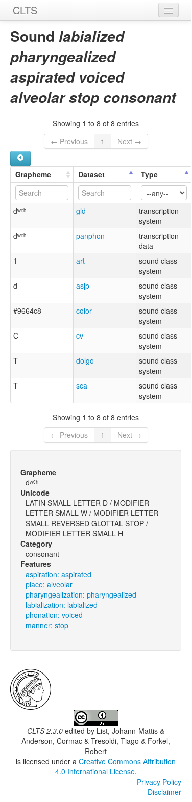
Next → (129, 141)
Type (149, 174)
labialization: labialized (62, 605)
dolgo (85, 360)
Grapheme (33, 174)
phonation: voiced (54, 615)
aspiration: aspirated (58, 574)
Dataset (91, 174)
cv (79, 335)
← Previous (69, 141)
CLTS (25, 10)
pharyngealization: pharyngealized (81, 594)
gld (81, 210)
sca (81, 385)
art (80, 260)
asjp (82, 285)
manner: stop (47, 625)
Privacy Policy (159, 782)
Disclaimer (164, 792)
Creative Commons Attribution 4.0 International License (115, 766)
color (84, 310)
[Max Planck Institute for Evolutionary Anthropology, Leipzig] (30, 688)
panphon (90, 235)
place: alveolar (49, 584)
